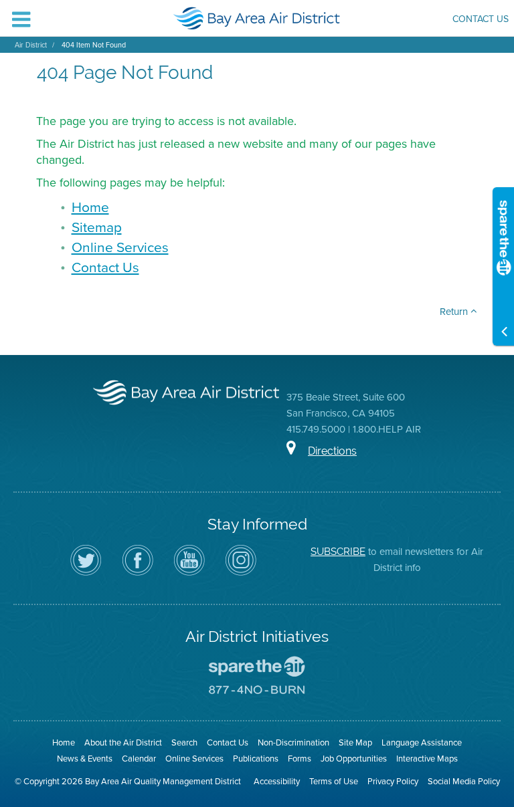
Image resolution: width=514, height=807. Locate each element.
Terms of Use (333, 781)
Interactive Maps (427, 758)
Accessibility (277, 781)
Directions (332, 451)
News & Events (84, 758)
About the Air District (123, 742)
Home (90, 207)
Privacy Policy (392, 781)
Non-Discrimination (293, 742)
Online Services (120, 247)
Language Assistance (421, 742)
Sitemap (97, 227)
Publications (255, 758)
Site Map (355, 742)
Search (184, 742)
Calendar (139, 758)
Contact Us (480, 20)
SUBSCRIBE (338, 551)
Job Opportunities (354, 758)
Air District (31, 44)
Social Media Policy (464, 781)
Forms (299, 758)
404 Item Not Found (94, 44)
